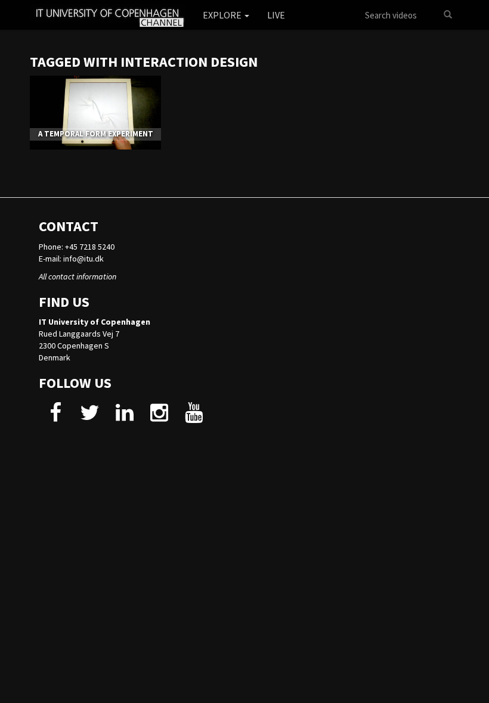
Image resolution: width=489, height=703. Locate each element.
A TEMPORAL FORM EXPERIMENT (95, 134)
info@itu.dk (83, 258)
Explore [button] (223, 15)
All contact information (77, 276)
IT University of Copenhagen (94, 321)
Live (276, 15)
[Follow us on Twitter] (89, 417)
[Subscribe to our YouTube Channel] (193, 417)
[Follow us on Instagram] (159, 417)
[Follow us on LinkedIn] (124, 417)
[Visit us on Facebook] (55, 417)
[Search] (448, 14)
